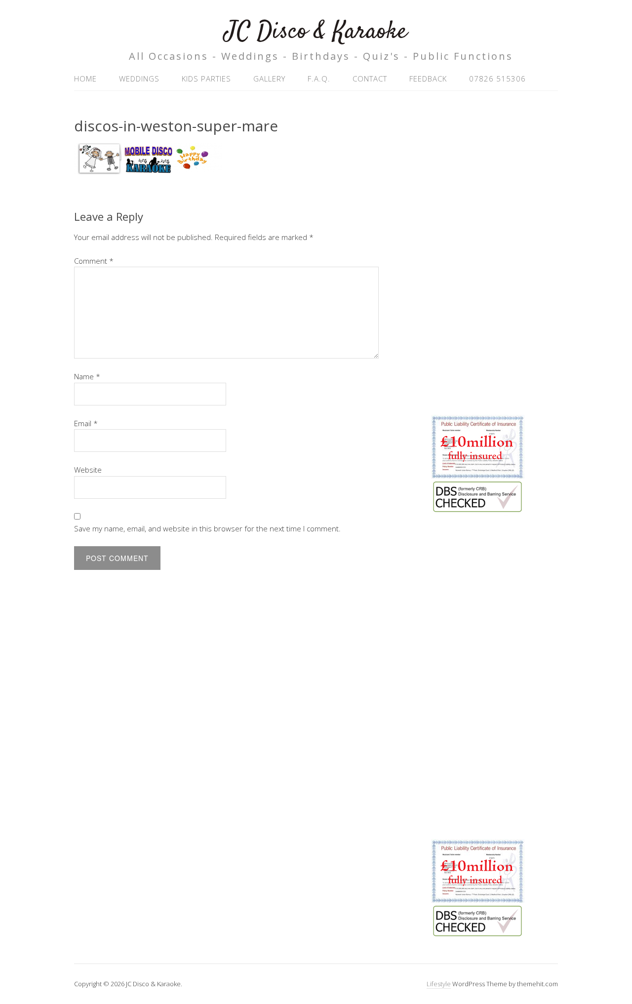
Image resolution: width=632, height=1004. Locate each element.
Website (88, 470)
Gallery (269, 78)
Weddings (139, 78)
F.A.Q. (319, 78)
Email (86, 423)
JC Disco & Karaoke (316, 31)
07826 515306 (497, 78)
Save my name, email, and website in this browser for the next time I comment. (207, 528)
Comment (94, 261)
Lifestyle (439, 983)
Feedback (428, 78)
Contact (370, 78)
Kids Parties (206, 78)
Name (87, 376)
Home (85, 78)
